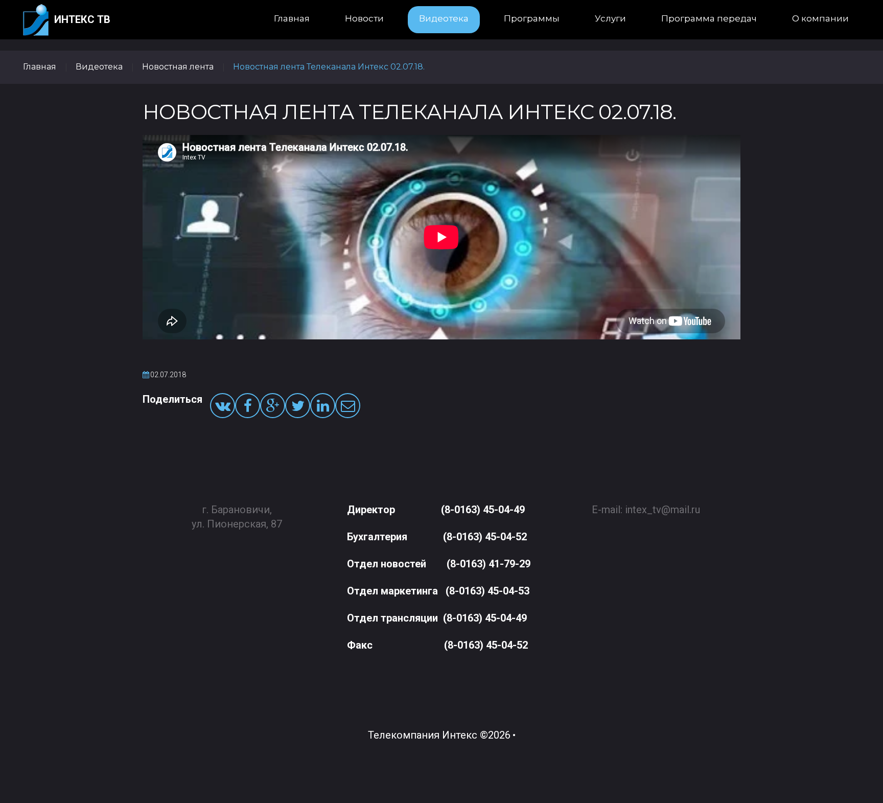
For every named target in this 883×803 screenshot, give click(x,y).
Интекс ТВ (82, 19)
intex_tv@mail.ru (662, 509)
